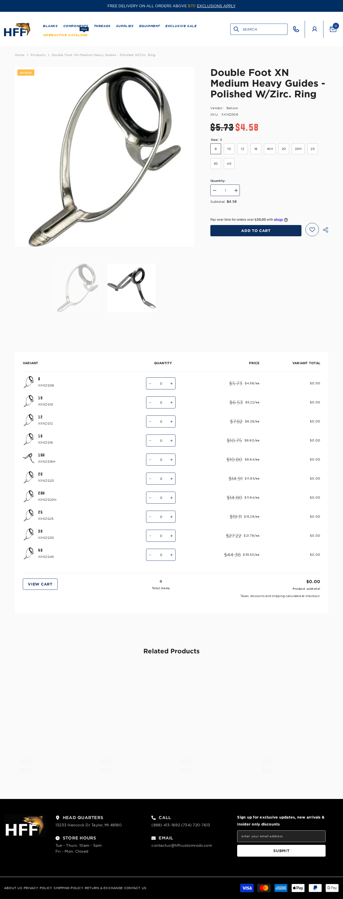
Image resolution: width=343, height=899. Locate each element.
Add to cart (256, 231)
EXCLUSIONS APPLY (216, 6)
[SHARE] (323, 229)
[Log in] (314, 29)
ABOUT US (13, 888)
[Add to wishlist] (312, 229)
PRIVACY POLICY (38, 888)
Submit (281, 851)
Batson (232, 108)
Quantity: (217, 180)
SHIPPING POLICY (68, 888)
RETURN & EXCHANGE (104, 888)
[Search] (236, 29)
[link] (51, 762)
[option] (105, 157)
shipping (278, 596)
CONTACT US (135, 888)
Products (38, 55)
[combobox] (265, 29)
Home (19, 55)
